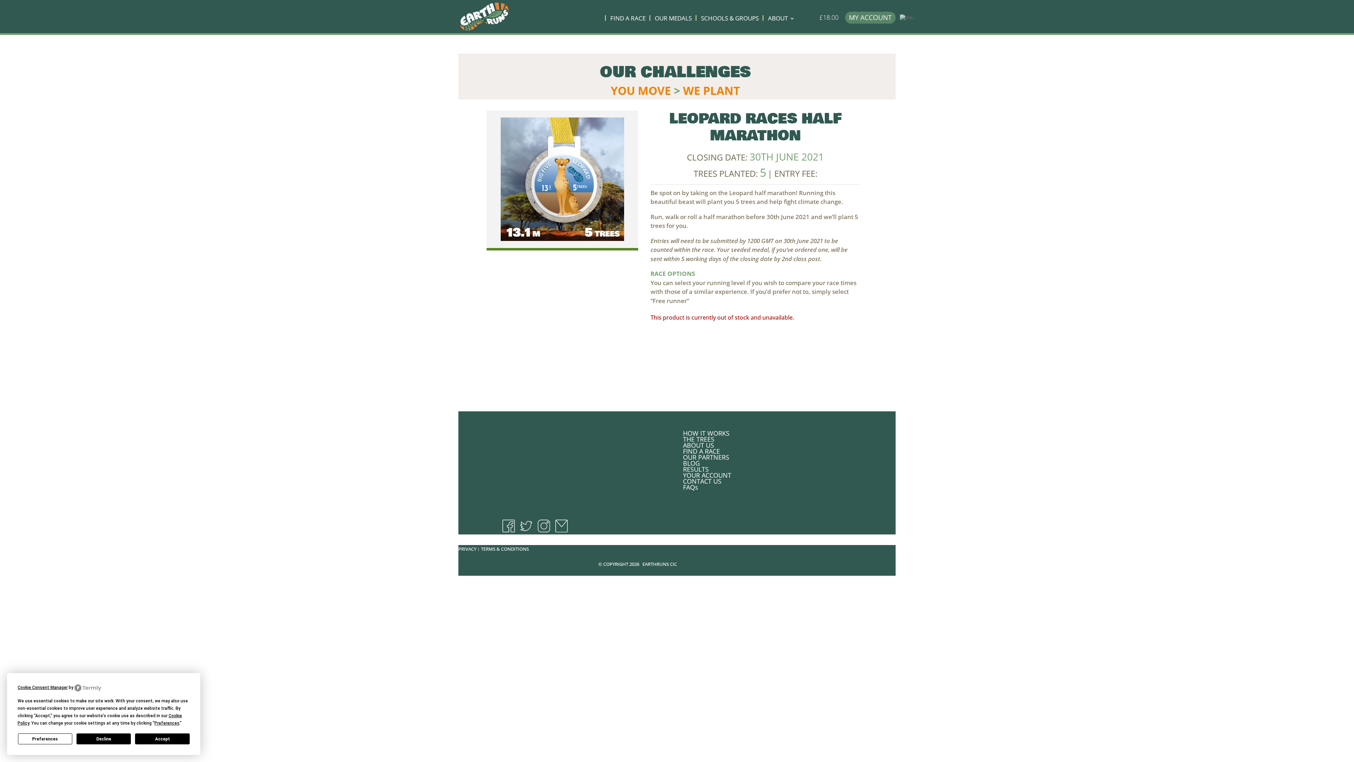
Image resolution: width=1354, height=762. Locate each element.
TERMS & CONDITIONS (505, 549)
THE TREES (698, 439)
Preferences (45, 739)
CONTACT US (702, 481)
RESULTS (696, 469)
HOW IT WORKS (706, 433)
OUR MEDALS (673, 19)
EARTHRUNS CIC (659, 564)
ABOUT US (698, 445)
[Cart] (813, 20)
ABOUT (778, 19)
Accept (162, 739)
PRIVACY (467, 549)
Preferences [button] (166, 723)
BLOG (691, 463)
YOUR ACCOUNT (707, 475)
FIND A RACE (628, 19)
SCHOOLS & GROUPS (730, 19)
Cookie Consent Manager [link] (43, 687)
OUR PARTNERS (706, 457)
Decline (103, 739)
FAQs (690, 487)
